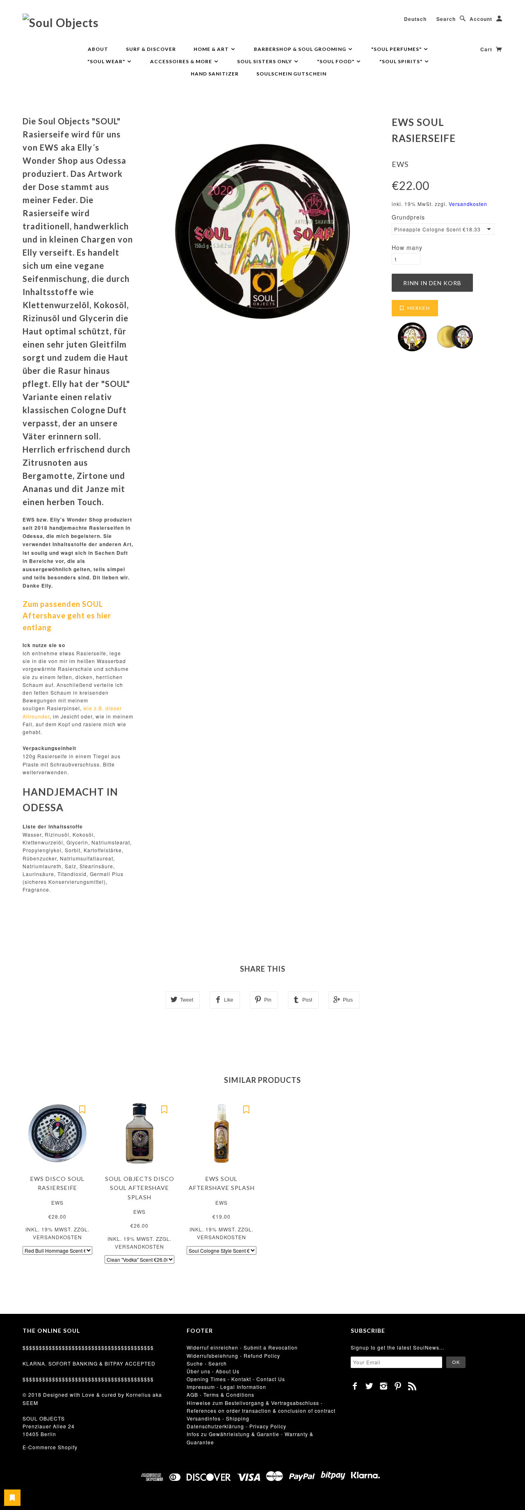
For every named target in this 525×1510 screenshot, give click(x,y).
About (98, 49)
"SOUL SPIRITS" (401, 61)
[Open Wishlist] (12, 1497)
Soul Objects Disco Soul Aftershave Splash (139, 1188)
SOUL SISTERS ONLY (265, 61)
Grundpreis (408, 217)
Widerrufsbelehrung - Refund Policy (233, 1355)
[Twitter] (369, 1386)
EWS (400, 164)
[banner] (60, 22)
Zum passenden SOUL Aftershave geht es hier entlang (67, 615)
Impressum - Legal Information (226, 1386)
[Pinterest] (398, 1386)
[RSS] (412, 1386)
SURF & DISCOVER (151, 49)
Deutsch (415, 19)
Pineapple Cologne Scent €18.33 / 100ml (438, 229)
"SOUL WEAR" (106, 61)
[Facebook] (355, 1386)
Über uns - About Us (213, 1371)
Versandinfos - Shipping (218, 1418)
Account (481, 19)
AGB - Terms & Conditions (220, 1394)
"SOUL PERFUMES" (397, 49)
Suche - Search (207, 1363)
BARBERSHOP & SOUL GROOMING (300, 49)
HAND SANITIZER (215, 74)
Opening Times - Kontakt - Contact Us (236, 1378)
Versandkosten (468, 203)
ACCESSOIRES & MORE (181, 61)
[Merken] (82, 1108)
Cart (487, 49)
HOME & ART (212, 49)
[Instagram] (383, 1386)
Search (446, 19)
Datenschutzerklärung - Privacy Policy (236, 1426)
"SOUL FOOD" (336, 61)
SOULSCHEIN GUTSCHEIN (291, 74)
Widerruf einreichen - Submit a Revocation (242, 1347)
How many (407, 247)
